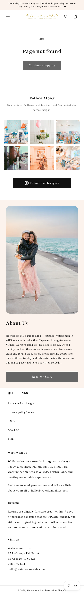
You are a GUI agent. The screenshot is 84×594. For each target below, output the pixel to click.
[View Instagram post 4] (16, 158)
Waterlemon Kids (36, 590)
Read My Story (42, 376)
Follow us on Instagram (44, 183)
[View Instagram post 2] (42, 132)
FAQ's (11, 421)
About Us (13, 429)
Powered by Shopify (55, 590)
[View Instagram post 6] (68, 158)
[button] (8, 16)
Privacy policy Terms (21, 412)
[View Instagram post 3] (68, 132)
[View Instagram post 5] (42, 158)
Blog (10, 438)
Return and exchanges (21, 403)
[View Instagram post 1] (16, 132)
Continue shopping (42, 65)
